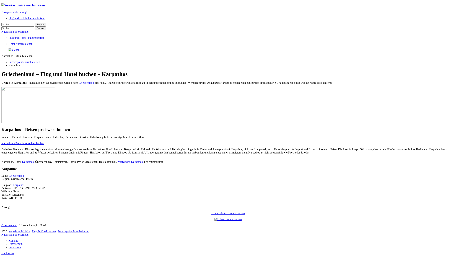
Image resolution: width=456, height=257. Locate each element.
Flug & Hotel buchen (44, 231)
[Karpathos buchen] (14, 49)
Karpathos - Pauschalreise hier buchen (22, 143)
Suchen (40, 24)
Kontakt (13, 240)
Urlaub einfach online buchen (228, 213)
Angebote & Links (19, 231)
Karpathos (28, 161)
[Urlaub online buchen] (228, 219)
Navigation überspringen (15, 12)
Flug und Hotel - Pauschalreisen (27, 37)
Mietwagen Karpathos (130, 161)
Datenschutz (15, 243)
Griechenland (86, 82)
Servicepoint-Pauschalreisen (24, 62)
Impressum (15, 247)
